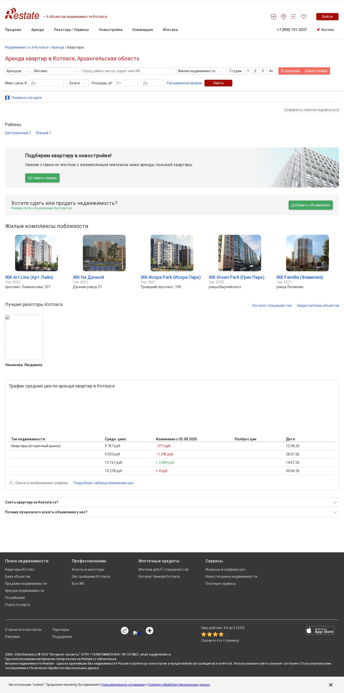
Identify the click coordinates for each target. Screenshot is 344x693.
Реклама (12, 637)
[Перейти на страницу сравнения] (294, 17)
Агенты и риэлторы (88, 569)
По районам (15, 598)
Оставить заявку (42, 178)
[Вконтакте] (137, 633)
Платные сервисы (220, 584)
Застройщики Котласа (91, 576)
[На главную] (24, 13)
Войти (327, 17)
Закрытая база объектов (318, 305)
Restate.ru (29, 654)
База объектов (17, 576)
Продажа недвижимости (26, 584)
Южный (43, 133)
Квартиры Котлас (20, 569)
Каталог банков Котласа (159, 576)
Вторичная (290, 71)
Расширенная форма (184, 83)
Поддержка (62, 637)
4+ (271, 71)
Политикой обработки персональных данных (64, 668)
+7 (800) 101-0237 (292, 30)
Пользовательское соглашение (123, 684)
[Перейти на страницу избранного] (304, 17)
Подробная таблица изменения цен (103, 483)
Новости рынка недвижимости (231, 576)
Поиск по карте (17, 605)
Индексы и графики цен (225, 569)
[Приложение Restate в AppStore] (319, 631)
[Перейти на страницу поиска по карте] (284, 17)
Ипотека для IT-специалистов (164, 569)
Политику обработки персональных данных (179, 684)
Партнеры (60, 630)
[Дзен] (149, 631)
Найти (218, 83)
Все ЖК (78, 584)
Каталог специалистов (272, 305)
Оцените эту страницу (220, 640)
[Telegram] (124, 631)
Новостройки (316, 71)
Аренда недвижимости (24, 591)
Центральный (18, 133)
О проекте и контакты (23, 630)
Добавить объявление (310, 205)
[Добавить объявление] (273, 17)
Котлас (327, 30)
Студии (235, 71)
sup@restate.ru (160, 654)
